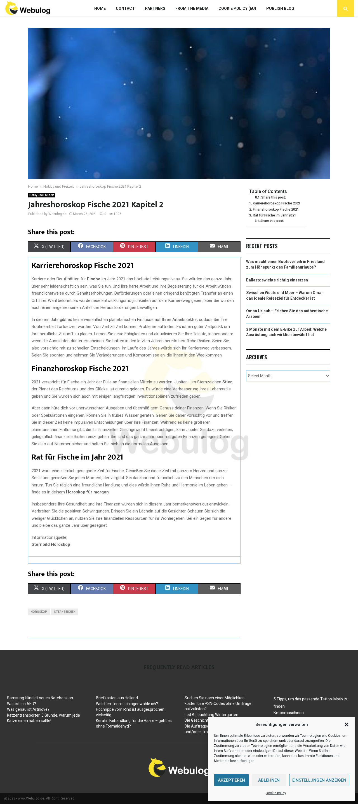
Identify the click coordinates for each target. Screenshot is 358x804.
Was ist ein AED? (21, 704)
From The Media (191, 8)
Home (100, 8)
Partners (155, 8)
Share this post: (273, 197)
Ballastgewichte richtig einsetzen (277, 280)
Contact (125, 8)
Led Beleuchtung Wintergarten (211, 714)
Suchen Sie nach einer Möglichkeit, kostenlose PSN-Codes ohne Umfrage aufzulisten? (218, 703)
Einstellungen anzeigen (319, 780)
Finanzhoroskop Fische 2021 (276, 209)
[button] (346, 724)
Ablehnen (269, 780)
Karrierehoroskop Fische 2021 (277, 203)
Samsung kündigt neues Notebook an (40, 698)
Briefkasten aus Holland (117, 698)
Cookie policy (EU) (237, 8)
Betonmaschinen (289, 712)
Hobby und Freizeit (41, 195)
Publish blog (280, 8)
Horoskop (39, 611)
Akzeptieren (231, 780)
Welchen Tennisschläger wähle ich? (127, 704)
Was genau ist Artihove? (28, 709)
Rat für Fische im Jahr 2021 (274, 215)
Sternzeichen (65, 611)
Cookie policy (276, 793)
